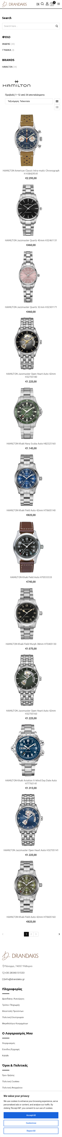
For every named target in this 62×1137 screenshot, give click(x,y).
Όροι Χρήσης (8, 1075)
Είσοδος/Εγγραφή (10, 1049)
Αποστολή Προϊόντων (13, 1011)
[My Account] (47, 3)
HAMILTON (7, 67)
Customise (31, 1123)
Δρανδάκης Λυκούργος (13, 998)
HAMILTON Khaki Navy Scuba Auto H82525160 (31, 443)
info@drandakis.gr (15, 979)
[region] (31, 1114)
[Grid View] (57, 101)
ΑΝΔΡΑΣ (6, 44)
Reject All (31, 1131)
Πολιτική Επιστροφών (13, 1017)
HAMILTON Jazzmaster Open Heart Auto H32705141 (31, 850)
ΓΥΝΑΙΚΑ (6, 50)
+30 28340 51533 (15, 972)
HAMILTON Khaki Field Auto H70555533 (31, 577)
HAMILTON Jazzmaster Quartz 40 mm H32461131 (31, 240)
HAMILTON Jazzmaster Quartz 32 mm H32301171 (31, 307)
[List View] (57, 107)
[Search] (42, 3)
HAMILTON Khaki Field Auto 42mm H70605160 (31, 917)
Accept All (31, 1115)
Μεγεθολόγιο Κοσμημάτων (15, 1023)
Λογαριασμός (8, 1043)
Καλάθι (5, 1055)
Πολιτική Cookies (10, 1081)
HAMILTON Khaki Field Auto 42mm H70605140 (31, 510)
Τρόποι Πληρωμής (11, 1005)
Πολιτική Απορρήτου (12, 1087)
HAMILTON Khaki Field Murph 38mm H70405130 (31, 644)
